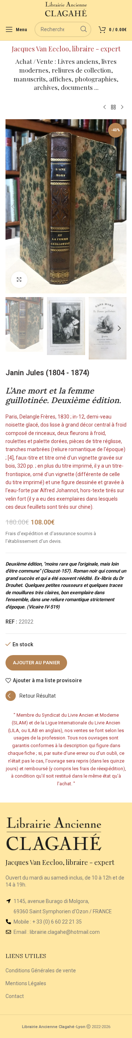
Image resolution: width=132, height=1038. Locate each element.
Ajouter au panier (36, 662)
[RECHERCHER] (83, 29)
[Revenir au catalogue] (113, 107)
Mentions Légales (26, 983)
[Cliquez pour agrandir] (19, 279)
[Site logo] (66, 9)
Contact (15, 996)
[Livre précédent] (104, 107)
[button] (13, 206)
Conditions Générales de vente (41, 970)
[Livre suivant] (122, 107)
